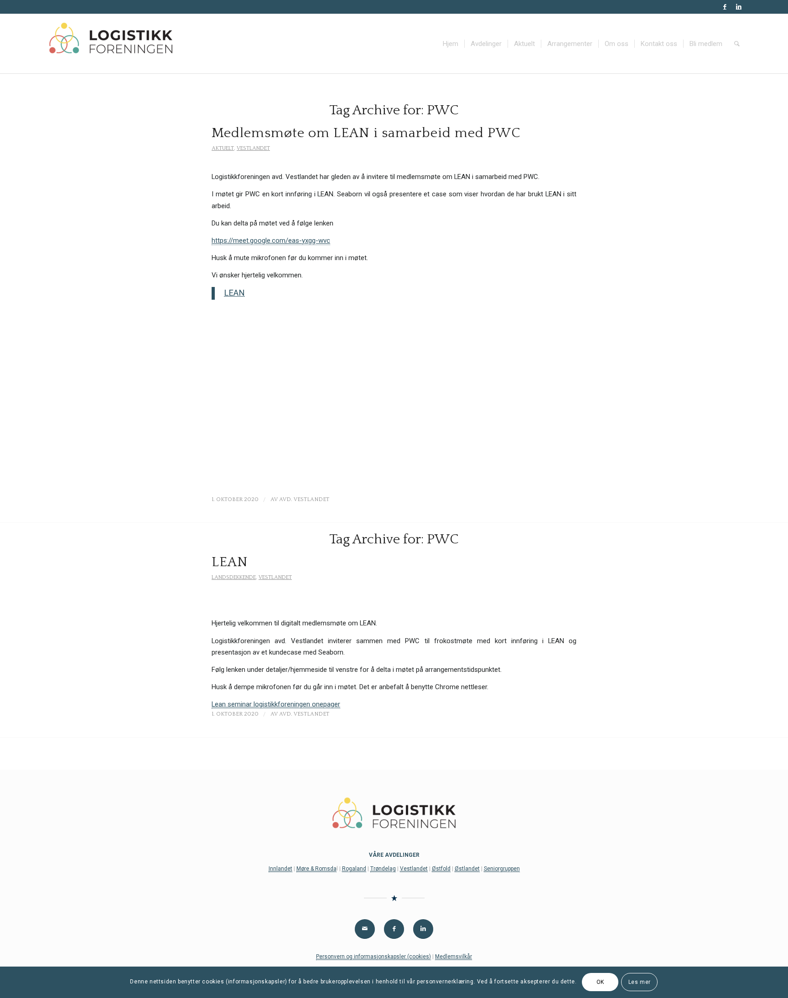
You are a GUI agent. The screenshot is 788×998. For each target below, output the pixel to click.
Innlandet (280, 868)
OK (600, 982)
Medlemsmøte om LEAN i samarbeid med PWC (366, 133)
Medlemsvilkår (453, 956)
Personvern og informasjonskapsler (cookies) (373, 956)
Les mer (639, 982)
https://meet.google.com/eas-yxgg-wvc (271, 240)
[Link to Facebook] (724, 7)
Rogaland (354, 868)
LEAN (234, 293)
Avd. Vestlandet (304, 499)
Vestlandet (253, 148)
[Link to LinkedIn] (739, 7)
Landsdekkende (234, 577)
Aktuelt (223, 148)
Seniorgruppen (502, 868)
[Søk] (737, 43)
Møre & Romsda (316, 868)
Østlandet (467, 868)
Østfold (441, 868)
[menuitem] (450, 43)
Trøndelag (383, 868)
